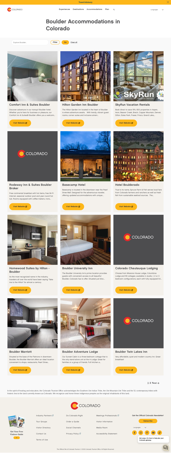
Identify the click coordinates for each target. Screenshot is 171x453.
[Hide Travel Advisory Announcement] (168, 2)
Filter (55, 42)
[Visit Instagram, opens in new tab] (140, 432)
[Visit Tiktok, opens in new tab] (159, 432)
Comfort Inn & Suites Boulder (29, 104)
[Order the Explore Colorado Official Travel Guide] (16, 437)
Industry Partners (43, 416)
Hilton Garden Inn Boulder (80, 104)
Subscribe (148, 421)
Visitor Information (104, 422)
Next (154, 383)
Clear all (74, 42)
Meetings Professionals (106, 416)
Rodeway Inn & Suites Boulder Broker (30, 187)
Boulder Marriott (20, 351)
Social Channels (73, 428)
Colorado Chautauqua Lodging (136, 268)
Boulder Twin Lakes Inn (131, 351)
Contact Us (41, 434)
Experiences (64, 9)
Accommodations (94, 9)
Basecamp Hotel (73, 185)
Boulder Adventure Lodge (80, 351)
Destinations (78, 9)
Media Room (101, 428)
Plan (107, 9)
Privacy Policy (72, 434)
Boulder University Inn (77, 268)
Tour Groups (41, 422)
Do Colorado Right (74, 416)
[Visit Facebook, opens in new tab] (134, 432)
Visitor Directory (43, 428)
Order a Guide (72, 422)
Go (65, 42)
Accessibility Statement (106, 434)
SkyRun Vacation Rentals (132, 104)
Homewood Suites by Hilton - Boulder (29, 270)
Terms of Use (42, 440)
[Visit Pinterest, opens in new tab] (147, 432)
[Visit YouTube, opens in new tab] (153, 432)
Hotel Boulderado (127, 185)
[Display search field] (114, 10)
